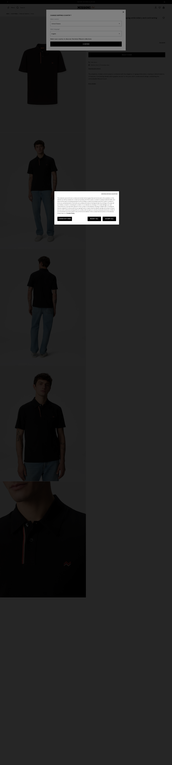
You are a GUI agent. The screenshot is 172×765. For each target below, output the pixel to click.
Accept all (109, 219)
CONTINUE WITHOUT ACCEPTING (109, 193)
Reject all (94, 219)
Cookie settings (64, 219)
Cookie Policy (70, 213)
